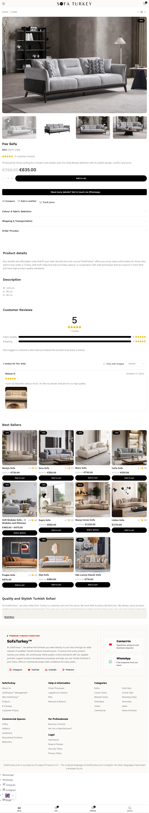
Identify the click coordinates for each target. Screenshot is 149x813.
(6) (145, 468)
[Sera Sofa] (56, 447)
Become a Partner (56, 724)
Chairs (97, 706)
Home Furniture (129, 710)
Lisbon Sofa (118, 520)
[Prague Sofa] (19, 554)
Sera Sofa (44, 468)
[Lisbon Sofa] (129, 499)
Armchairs (127, 701)
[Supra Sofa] (56, 499)
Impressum (53, 739)
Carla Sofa (117, 468)
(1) (36, 468)
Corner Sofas (100, 692)
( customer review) (24, 156)
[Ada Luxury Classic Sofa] (92, 554)
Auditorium (7, 733)
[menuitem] (8, 775)
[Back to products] (141, 12)
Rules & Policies (55, 744)
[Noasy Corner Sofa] (92, 499)
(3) (72, 520)
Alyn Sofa (44, 575)
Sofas (14, 11)
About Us (6, 688)
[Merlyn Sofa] (19, 447)
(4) (35, 520)
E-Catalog (7, 706)
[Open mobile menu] (4, 4)
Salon (124, 706)
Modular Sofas (101, 697)
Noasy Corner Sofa (85, 520)
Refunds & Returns (57, 701)
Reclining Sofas (129, 697)
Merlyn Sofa (8, 468)
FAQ (50, 697)
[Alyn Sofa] (56, 554)
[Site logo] (74, 3)
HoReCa (6, 728)
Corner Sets (127, 692)
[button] (5, 65)
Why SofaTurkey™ (10, 697)
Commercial (99, 710)
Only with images (115, 363)
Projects (6, 701)
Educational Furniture (12, 737)
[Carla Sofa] (129, 447)
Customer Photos (10, 710)
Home (5, 11)
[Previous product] (138, 12)
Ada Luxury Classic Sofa (88, 575)
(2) (35, 575)
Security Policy (55, 748)
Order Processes (56, 688)
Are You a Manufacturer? (60, 728)
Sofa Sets (126, 688)
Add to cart (81, 178)
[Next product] (145, 12)
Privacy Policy (55, 753)
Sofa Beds (99, 701)
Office (5, 724)
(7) (72, 468)
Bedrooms (7, 742)
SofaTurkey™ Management (14, 692)
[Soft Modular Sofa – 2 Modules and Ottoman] (19, 499)
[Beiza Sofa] (92, 447)
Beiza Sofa (81, 468)
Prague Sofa (8, 575)
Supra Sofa (44, 520)
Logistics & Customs (58, 692)
